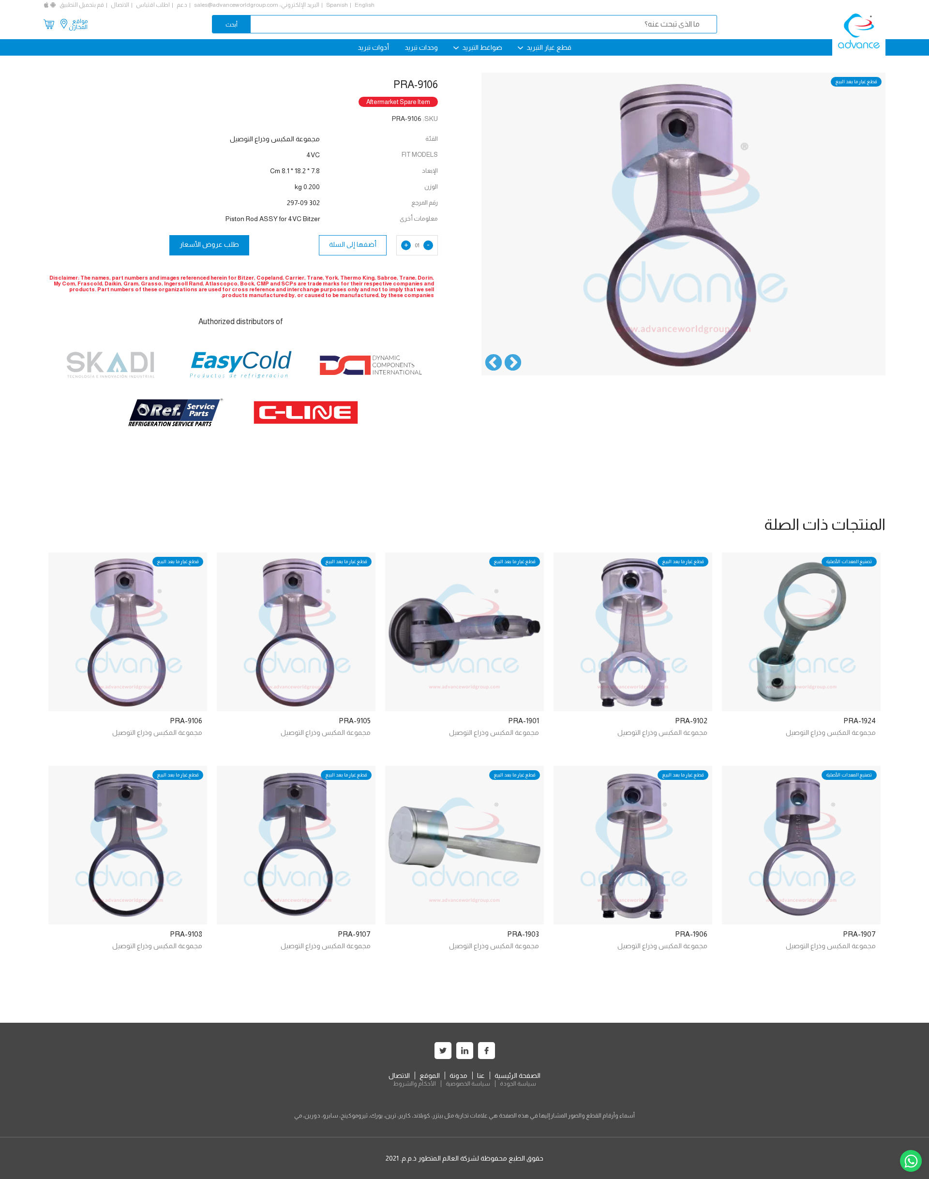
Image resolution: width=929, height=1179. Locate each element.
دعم (182, 4)
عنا (481, 1075)
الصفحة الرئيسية (517, 1075)
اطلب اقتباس (153, 4)
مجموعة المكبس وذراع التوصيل (831, 732)
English (365, 4)
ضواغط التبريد (481, 47)
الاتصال (120, 4)
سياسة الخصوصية (468, 1083)
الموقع (430, 1075)
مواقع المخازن (78, 24)
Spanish (337, 4)
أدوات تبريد (373, 47)
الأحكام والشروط (414, 1083)
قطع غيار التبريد (548, 47)
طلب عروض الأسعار (209, 244)
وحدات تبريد (421, 47)
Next (493, 363)
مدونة (458, 1075)
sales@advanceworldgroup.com (236, 4)
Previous (513, 363)
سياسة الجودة (518, 1083)
